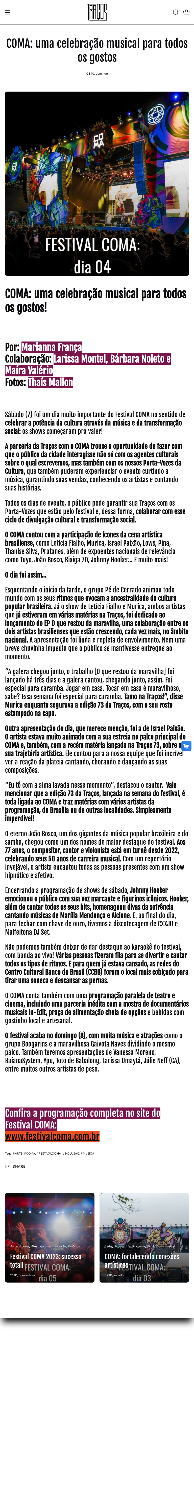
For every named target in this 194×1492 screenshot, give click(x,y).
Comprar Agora (18, 1380)
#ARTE (17, 1153)
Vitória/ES (111, 1388)
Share (19, 1166)
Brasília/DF (111, 1363)
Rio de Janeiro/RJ (118, 1372)
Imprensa (13, 1397)
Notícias (12, 1388)
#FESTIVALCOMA (49, 1153)
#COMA (29, 1153)
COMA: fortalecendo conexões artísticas (142, 1260)
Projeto (11, 1363)
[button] (175, 12)
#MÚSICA (87, 1153)
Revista (11, 1372)
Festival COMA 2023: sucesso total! (45, 1260)
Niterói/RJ (111, 1380)
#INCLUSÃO (70, 1153)
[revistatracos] (97, 12)
